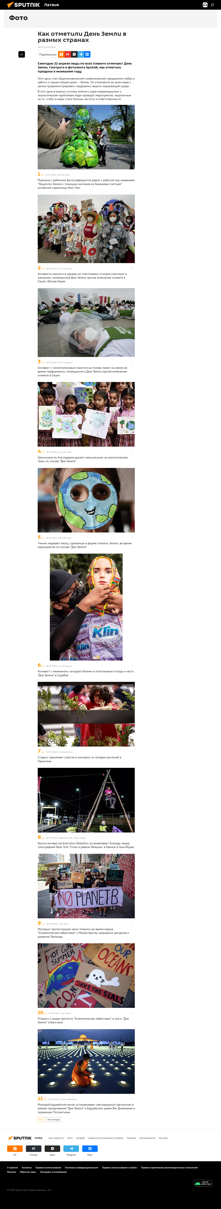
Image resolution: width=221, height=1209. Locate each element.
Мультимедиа (54, 1119)
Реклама (11, 1171)
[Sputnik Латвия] (24, 8)
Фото (41, 1119)
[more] (133, 174)
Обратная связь (28, 1171)
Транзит (131, 1138)
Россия (163, 1138)
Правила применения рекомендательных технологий (169, 1167)
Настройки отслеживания (53, 1171)
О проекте (12, 1167)
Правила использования (48, 1167)
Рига (70, 1138)
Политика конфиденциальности (81, 1167)
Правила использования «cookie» (119, 1167)
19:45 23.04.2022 (47, 47)
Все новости (56, 1138)
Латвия (80, 1138)
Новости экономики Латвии (105, 1138)
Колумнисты (147, 1138)
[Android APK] (203, 1183)
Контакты (27, 1167)
